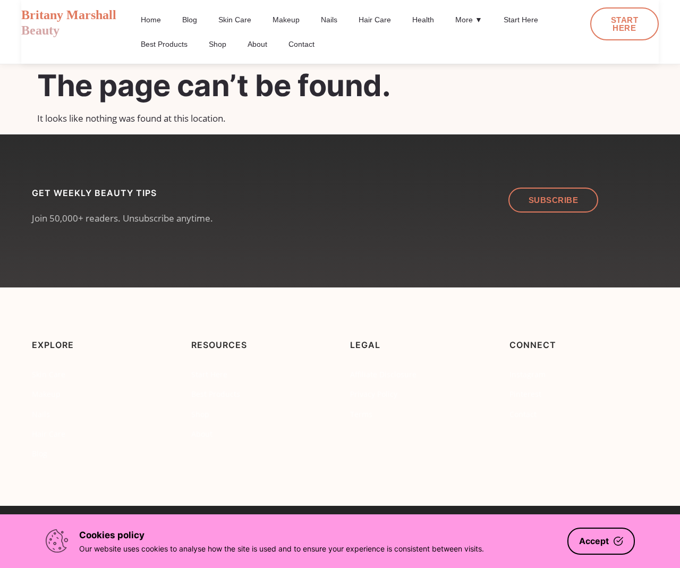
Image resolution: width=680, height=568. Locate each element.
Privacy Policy (373, 394)
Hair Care (375, 19)
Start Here (521, 19)
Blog (189, 19)
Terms (361, 414)
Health (423, 19)
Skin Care (234, 19)
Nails (329, 19)
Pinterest (525, 394)
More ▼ (468, 19)
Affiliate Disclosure (383, 374)
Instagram (527, 374)
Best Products (164, 44)
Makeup (286, 19)
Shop (217, 44)
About (257, 44)
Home (151, 19)
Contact (301, 44)
